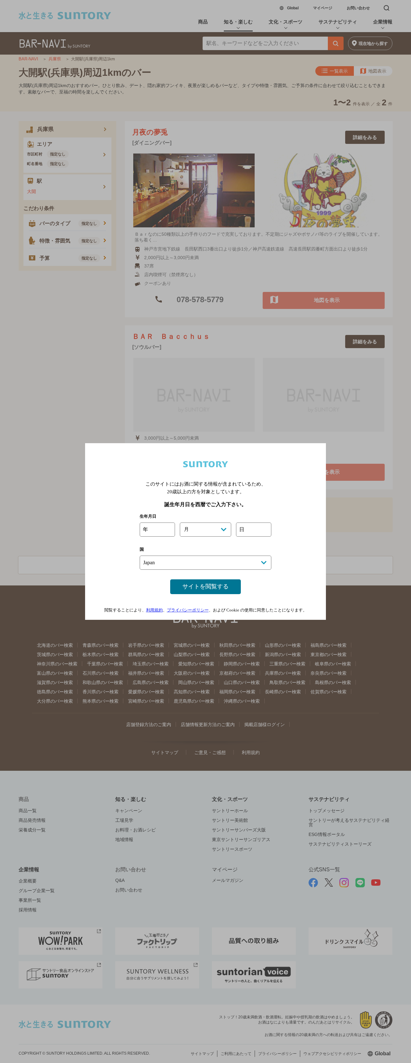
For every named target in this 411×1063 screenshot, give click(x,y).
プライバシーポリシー (188, 610)
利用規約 (154, 610)
